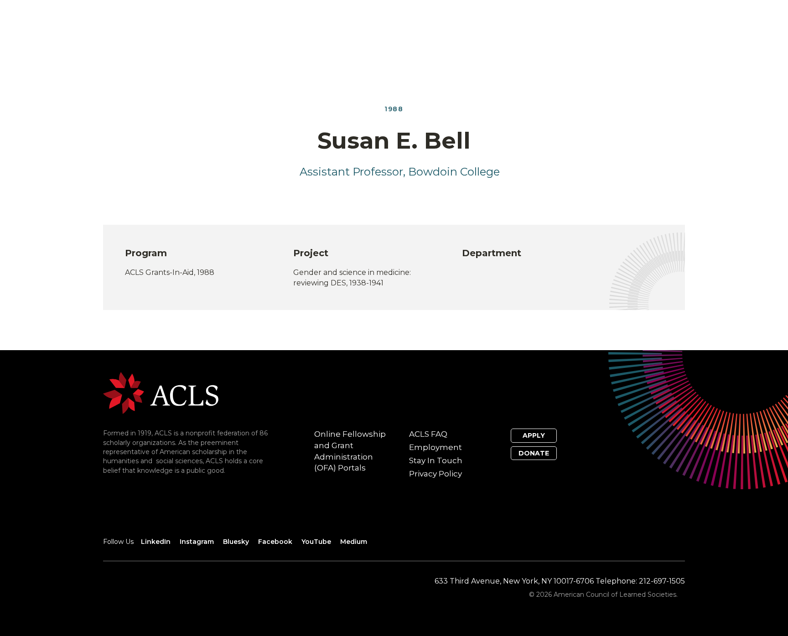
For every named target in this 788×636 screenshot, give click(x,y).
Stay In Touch (435, 460)
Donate (533, 453)
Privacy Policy (435, 473)
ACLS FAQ (428, 434)
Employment (435, 447)
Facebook (275, 542)
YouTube (316, 542)
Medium (353, 542)
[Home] (160, 392)
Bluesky (236, 542)
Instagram (197, 542)
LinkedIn (156, 542)
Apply (534, 435)
